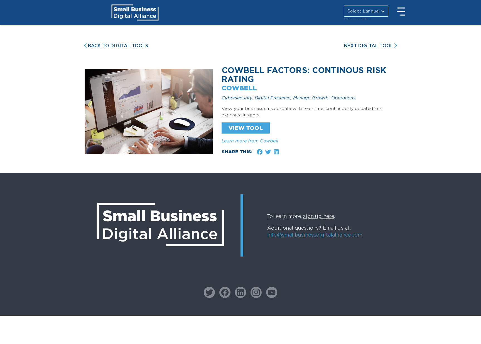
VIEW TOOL (245, 128)
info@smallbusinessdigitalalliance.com (314, 235)
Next (368, 45)
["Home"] (160, 257)
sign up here (318, 216)
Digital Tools (118, 45)
